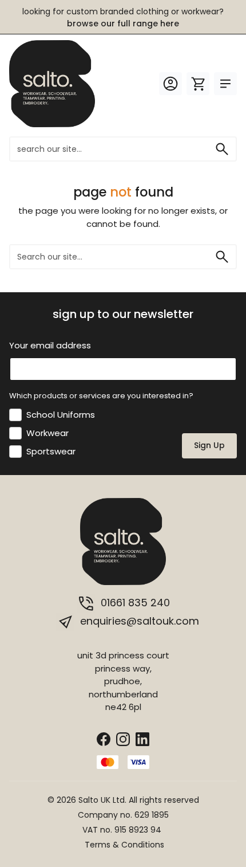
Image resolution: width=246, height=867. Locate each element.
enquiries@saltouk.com (138, 621)
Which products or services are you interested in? (101, 395)
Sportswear (51, 451)
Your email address (50, 345)
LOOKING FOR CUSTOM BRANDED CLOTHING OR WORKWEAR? (123, 17)
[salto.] (52, 83)
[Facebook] (103, 738)
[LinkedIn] (142, 738)
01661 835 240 (134, 602)
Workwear (47, 433)
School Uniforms (60, 415)
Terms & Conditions (124, 844)
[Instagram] (123, 738)
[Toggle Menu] (225, 83)
